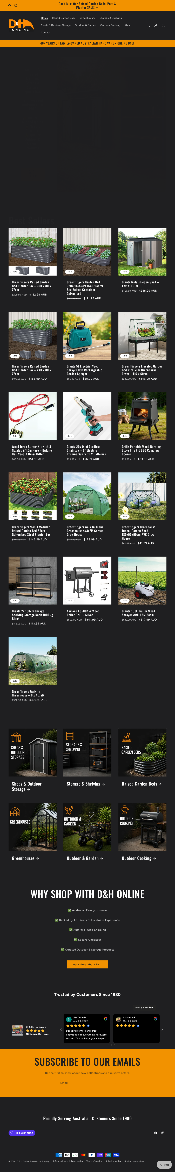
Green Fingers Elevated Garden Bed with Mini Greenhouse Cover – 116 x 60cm (142, 370)
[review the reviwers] (105, 1019)
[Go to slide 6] (112, 1045)
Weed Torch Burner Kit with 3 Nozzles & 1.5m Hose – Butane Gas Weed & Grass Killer (32, 450)
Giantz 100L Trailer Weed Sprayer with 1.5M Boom (138, 613)
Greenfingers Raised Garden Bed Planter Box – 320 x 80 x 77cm (31, 285)
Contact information (134, 1161)
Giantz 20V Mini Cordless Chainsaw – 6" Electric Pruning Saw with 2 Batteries (86, 450)
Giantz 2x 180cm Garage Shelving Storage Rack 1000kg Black (32, 614)
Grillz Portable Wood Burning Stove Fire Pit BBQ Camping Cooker (141, 450)
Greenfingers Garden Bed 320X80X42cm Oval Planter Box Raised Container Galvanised (85, 287)
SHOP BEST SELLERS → (32, 174)
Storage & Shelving (83, 783)
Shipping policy (113, 1161)
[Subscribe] (114, 1083)
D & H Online (23, 1161)
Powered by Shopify (39, 1161)
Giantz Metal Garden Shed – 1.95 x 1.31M (140, 284)
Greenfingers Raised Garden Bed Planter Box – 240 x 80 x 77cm (31, 370)
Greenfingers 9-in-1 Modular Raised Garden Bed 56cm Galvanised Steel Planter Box (31, 530)
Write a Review (144, 1007)
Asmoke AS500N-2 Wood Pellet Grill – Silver (83, 613)
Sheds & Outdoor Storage (27, 786)
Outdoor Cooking (137, 858)
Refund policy (59, 1161)
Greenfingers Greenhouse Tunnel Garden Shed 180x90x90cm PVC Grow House (138, 532)
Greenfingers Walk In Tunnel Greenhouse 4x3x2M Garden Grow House (86, 530)
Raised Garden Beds (139, 783)
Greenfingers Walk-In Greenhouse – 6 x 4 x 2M (28, 693)
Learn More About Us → (87, 964)
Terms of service (94, 1161)
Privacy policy (76, 1161)
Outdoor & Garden (83, 858)
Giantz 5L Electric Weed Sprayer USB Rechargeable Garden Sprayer (84, 370)
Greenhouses (23, 858)
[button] (148, 25)
